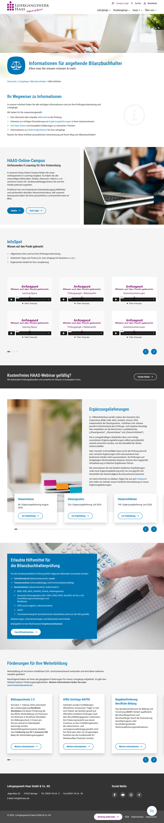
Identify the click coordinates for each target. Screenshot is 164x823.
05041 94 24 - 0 (52, 793)
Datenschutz (137, 817)
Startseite (12, 81)
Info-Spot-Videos (18, 125)
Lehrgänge (102, 10)
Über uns (149, 10)
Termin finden (144, 377)
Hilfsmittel (43, 117)
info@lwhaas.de (21, 798)
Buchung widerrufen (106, 817)
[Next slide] (154, 352)
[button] (136, 3)
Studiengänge (120, 10)
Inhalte (14, 210)
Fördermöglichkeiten (37, 130)
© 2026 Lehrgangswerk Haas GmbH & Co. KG (29, 815)
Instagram (141, 479)
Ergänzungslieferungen (60, 121)
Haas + (136, 10)
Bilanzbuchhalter (38, 81)
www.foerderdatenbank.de (20, 685)
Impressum (151, 817)
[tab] (8, 351)
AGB (127, 817)
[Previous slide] (146, 352)
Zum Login (34, 210)
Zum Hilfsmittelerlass (24, 632)
